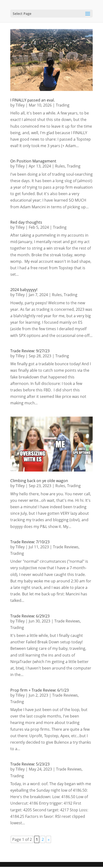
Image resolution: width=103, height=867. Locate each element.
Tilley (20, 105)
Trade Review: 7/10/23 (30, 541)
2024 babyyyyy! (23, 289)
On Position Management (33, 161)
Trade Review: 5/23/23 (30, 764)
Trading (62, 105)
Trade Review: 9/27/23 (30, 350)
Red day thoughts (26, 222)
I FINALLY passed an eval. (32, 100)
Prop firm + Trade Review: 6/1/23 (39, 690)
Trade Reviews (66, 547)
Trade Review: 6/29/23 (30, 616)
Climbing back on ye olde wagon (39, 480)
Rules (60, 166)
